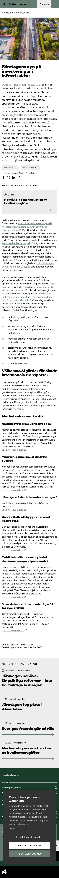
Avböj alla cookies (29, 845)
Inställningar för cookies (29, 837)
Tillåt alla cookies (29, 854)
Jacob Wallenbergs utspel (16, 243)
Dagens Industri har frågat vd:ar (22, 84)
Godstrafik (8, 167)
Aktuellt (8, 12)
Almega (44, 4)
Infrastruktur (29, 167)
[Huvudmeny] (55, 4)
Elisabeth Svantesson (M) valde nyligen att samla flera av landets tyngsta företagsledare (27, 226)
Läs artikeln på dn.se (13, 630)
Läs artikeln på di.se (12, 449)
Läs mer (17, 409)
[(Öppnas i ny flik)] (3, 177)
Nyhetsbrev (22, 12)
